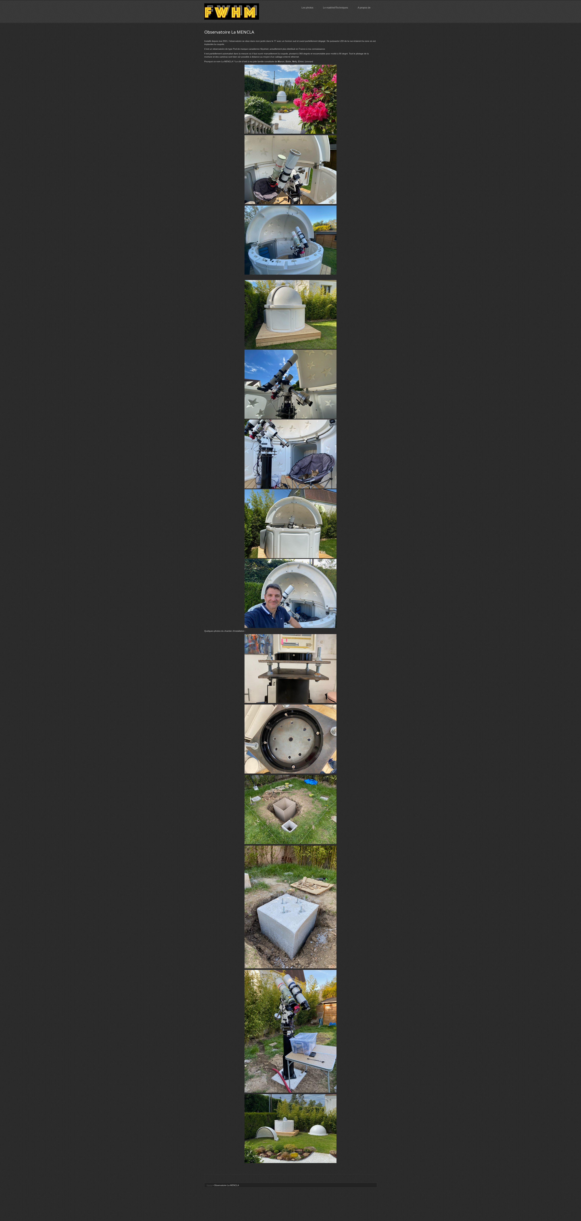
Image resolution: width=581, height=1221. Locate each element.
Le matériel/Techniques (335, 7)
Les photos (307, 7)
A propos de (364, 7)
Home (209, 1185)
